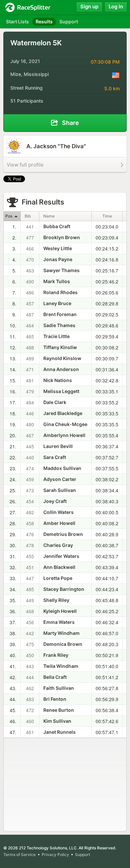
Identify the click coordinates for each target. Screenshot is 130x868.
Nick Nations (57, 380)
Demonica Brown (62, 644)
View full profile (25, 165)
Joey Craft (55, 501)
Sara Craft (54, 457)
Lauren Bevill (58, 446)
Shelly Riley (56, 600)
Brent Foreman (60, 314)
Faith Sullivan (58, 688)
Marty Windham (61, 633)
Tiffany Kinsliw (60, 347)
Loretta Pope (57, 578)
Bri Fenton (54, 699)
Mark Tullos (56, 281)
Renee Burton (58, 710)
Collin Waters (58, 512)
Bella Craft (55, 677)
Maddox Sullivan (62, 468)
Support (82, 854)
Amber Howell (59, 523)
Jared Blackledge (62, 413)
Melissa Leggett (61, 391)
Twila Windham (60, 666)
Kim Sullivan (57, 721)
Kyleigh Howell (60, 611)
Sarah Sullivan (59, 490)
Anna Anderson (61, 369)
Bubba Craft (56, 226)
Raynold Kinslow (62, 358)
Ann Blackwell (59, 567)
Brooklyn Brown (61, 237)
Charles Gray (58, 545)
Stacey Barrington (63, 589)
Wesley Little (57, 248)
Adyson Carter (59, 479)
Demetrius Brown (63, 534)
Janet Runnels (59, 732)
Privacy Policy (55, 854)
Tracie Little (56, 336)
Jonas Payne (57, 259)
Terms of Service (19, 854)
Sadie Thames (59, 325)
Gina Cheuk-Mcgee (65, 424)
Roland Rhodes (60, 292)
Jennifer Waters (61, 556)
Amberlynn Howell (64, 435)
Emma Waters (59, 622)
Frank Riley (55, 655)
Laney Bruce (57, 303)
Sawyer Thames (61, 270)
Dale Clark (54, 402)
